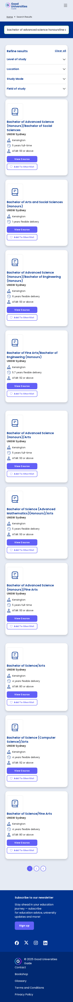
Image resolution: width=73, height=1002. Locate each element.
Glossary (20, 981)
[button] (65, 6)
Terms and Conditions (29, 988)
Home (10, 16)
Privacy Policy (24, 994)
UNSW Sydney (16, 134)
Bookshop (21, 974)
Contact (20, 967)
